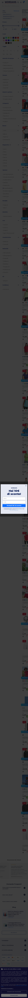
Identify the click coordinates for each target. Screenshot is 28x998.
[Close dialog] (26, 486)
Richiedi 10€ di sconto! (14, 505)
